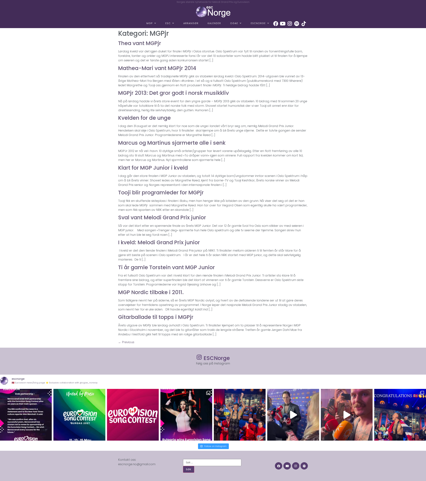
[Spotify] (296, 23)
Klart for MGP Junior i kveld (153, 167)
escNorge (258, 23)
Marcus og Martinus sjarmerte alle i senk (171, 142)
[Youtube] (282, 23)
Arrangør (191, 23)
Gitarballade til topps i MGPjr (155, 317)
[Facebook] (275, 23)
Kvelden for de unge (144, 118)
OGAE (234, 23)
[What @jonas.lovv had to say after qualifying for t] (347, 415)
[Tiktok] (303, 23)
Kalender (214, 23)
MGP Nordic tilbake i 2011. (151, 292)
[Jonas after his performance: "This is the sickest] (240, 415)
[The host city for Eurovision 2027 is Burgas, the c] (79, 415)
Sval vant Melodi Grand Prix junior (162, 217)
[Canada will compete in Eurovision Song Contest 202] (133, 415)
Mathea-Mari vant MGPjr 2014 (157, 68)
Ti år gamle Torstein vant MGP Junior (166, 267)
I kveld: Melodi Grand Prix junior (159, 242)
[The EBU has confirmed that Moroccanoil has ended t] (26, 415)
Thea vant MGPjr (139, 43)
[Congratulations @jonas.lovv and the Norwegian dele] (400, 415)
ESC (168, 23)
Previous (126, 342)
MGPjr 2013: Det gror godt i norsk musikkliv (173, 93)
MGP (149, 23)
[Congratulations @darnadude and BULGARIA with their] (186, 415)
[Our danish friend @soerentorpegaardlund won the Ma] (293, 415)
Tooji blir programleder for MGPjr (161, 192)
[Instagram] (289, 23)
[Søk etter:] (212, 462)
